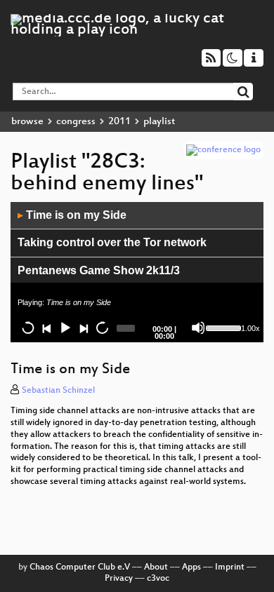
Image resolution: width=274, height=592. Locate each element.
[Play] (64, 327)
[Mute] (198, 327)
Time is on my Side (72, 215)
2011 (119, 122)
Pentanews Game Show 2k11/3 (99, 270)
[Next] (83, 327)
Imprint (229, 567)
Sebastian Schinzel (58, 391)
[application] (137, 272)
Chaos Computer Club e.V (80, 567)
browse (27, 122)
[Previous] (46, 327)
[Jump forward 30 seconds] (102, 327)
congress (76, 122)
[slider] (222, 326)
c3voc (158, 579)
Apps (191, 567)
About (156, 567)
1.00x (250, 328)
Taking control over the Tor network (112, 242)
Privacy (119, 579)
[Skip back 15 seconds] (28, 327)
